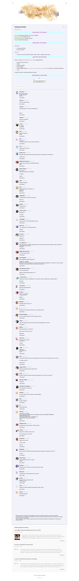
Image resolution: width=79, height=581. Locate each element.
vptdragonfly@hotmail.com (27, 59)
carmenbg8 (21, 219)
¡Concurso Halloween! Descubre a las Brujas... (26, 559)
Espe (20, 131)
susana (21, 123)
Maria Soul (21, 471)
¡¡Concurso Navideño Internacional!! (24, 544)
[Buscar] (66, 3)
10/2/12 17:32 (32, 268)
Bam (20, 187)
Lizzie (20, 373)
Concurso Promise (19, 86)
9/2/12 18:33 (24, 180)
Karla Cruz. (21, 225)
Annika (20, 478)
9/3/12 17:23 (25, 485)
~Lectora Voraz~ (23, 277)
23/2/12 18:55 (25, 373)
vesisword (21, 338)
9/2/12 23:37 (27, 219)
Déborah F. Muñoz (23, 379)
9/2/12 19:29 (24, 187)
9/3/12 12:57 (25, 478)
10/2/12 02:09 (26, 234)
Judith (20, 347)
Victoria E (21, 234)
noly (20, 146)
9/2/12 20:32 (27, 195)
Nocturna (21, 465)
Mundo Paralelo (22, 168)
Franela (21, 429)
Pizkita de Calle (22, 423)
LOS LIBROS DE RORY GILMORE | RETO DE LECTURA (28, 530)
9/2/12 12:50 (25, 123)
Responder (22, 97)
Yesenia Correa (22, 210)
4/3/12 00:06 (27, 438)
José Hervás (22, 285)
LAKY (20, 180)
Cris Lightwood (22, 242)
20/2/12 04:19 (29, 367)
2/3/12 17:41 (26, 411)
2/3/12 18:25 (29, 423)
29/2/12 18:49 (30, 379)
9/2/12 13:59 (24, 131)
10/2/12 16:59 (28, 257)
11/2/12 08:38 (29, 277)
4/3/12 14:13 (26, 449)
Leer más (62, 540)
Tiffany (21, 320)
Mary (20, 398)
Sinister (21, 491)
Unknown (21, 392)
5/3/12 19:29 (26, 465)
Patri (20, 138)
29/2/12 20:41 (32, 386)
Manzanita (21, 449)
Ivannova (21, 292)
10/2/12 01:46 (27, 225)
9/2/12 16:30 (28, 152)
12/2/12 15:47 (26, 292)
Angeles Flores (22, 367)
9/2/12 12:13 (27, 91)
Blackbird (21, 301)
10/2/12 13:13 (29, 242)
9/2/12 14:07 (24, 138)
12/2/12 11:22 (27, 285)
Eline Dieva (21, 91)
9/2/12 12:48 (26, 106)
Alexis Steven (22, 457)
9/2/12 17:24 (32, 161)
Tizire (20, 485)
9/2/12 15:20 (24, 146)
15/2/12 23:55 (30, 314)
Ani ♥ (20, 356)
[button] (63, 27)
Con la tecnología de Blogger (39, 575)
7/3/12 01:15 (27, 471)
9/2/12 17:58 (29, 168)
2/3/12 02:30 (23, 405)
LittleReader (22, 195)
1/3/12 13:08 (26, 392)
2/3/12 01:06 (24, 398)
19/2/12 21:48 (24, 356)
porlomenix (21, 438)
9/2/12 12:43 (26, 100)
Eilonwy (21, 204)
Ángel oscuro (22, 152)
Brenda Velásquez (23, 314)
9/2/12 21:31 (29, 210)
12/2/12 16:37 (26, 301)
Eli (19, 405)
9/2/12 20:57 (25, 204)
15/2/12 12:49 (23, 308)
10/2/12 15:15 (32, 251)
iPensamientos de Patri (24, 268)
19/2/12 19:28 (25, 347)
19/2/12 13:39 (25, 327)
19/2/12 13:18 (25, 320)
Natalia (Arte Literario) (24, 161)
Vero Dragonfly (22, 257)
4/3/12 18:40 (28, 457)
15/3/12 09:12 (25, 491)
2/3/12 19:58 (25, 429)
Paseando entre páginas (24, 386)
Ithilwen (21, 327)
